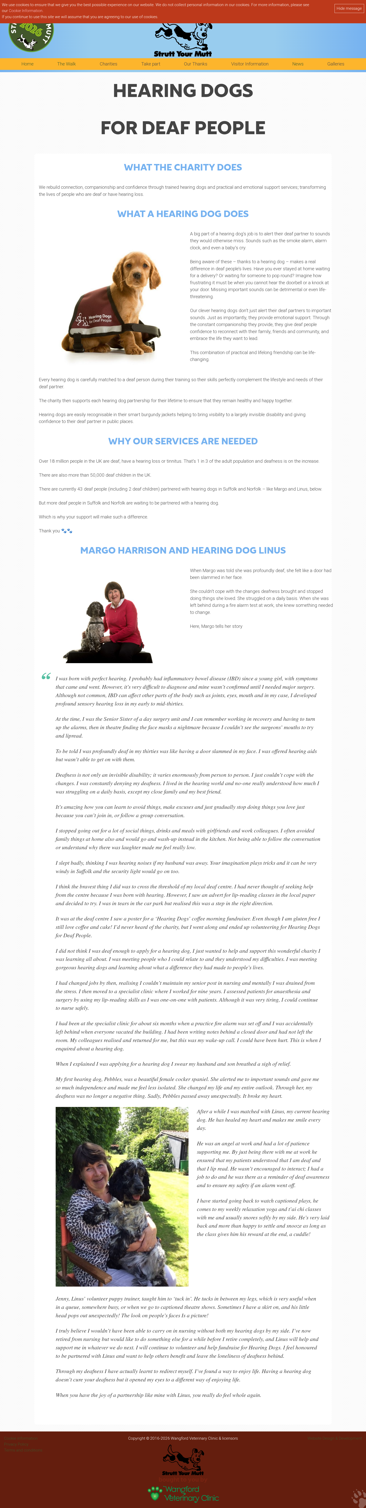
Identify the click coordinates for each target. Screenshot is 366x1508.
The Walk (66, 64)
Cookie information (21, 1438)
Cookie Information (26, 10)
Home (28, 64)
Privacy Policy (16, 1444)
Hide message (349, 8)
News (298, 64)
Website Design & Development (334, 1438)
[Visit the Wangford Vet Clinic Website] (183, 1501)
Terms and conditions (23, 1450)
